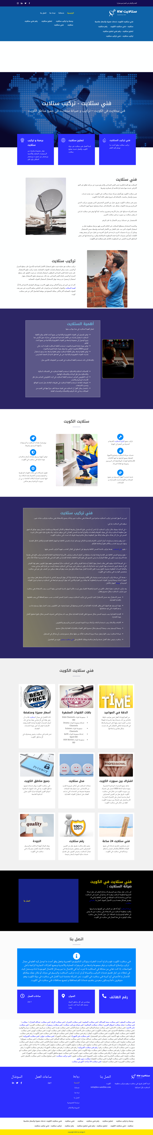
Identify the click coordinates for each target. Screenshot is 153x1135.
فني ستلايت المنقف (127, 1022)
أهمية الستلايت (70, 288)
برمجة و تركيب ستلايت (64, 21)
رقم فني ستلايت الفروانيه (88, 1047)
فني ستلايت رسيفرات (53, 1025)
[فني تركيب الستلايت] (104, 140)
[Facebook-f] (21, 1083)
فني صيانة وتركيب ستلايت (73, 1025)
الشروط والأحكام (73, 1107)
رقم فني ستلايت (31, 21)
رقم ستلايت (102, 26)
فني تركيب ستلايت (63, 1056)
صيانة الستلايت (126, 908)
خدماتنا (61, 13)
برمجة (118, 583)
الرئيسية (70, 13)
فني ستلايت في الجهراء (80, 1036)
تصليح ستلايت (46, 21)
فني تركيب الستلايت (119, 140)
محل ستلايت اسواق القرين (114, 1025)
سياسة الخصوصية (73, 1102)
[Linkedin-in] (13, 1083)
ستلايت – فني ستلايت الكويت (121, 26)
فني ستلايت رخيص (67, 639)
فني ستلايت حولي (47, 1036)
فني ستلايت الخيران (73, 1022)
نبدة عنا (52, 13)
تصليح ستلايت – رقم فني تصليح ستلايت (118, 31)
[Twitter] (17, 1083)
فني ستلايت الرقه (58, 1022)
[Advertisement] (76, 56)
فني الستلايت (117, 549)
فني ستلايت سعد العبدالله (109, 1022)
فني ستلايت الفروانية (31, 1036)
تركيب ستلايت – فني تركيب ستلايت (119, 36)
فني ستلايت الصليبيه (90, 1022)
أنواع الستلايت (119, 441)
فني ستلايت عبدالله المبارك (39, 1022)
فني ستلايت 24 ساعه (93, 1061)
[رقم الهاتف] (104, 996)
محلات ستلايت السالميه (94, 1025)
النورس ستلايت (78, 1061)
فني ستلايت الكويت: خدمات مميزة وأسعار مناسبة (114, 21)
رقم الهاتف (118, 997)
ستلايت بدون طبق (84, 1059)
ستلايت (70, 25)
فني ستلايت (59, 25)
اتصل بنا (43, 13)
